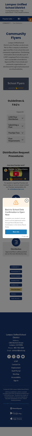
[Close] (26, 200)
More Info (16, 232)
